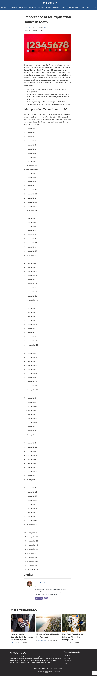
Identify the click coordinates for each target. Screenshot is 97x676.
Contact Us (67, 661)
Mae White (15, 642)
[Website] (45, 598)
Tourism (94, 7)
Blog (65, 663)
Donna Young (66, 642)
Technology (32, 7)
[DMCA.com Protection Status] (48, 673)
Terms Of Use (45, 668)
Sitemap (60, 668)
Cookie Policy (53, 668)
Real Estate (23, 7)
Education (46, 27)
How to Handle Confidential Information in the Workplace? (22, 637)
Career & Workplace (53, 7)
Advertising (85, 7)
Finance (14, 7)
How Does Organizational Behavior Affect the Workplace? (73, 637)
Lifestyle (41, 7)
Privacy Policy (37, 668)
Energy (64, 7)
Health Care (5, 7)
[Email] (47, 598)
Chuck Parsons (29, 27)
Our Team (67, 658)
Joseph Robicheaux (42, 640)
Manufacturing (74, 7)
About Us (67, 655)
